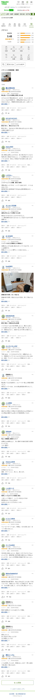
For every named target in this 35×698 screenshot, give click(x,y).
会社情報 (11, 694)
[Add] (31, 18)
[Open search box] (3, 64)
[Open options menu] (32, 88)
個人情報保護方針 (21, 694)
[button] (6, 77)
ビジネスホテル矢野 (7, 17)
